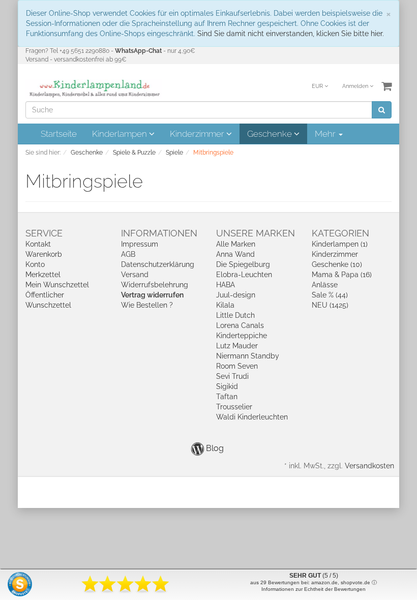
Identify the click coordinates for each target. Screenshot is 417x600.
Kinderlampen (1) (340, 244)
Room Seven (237, 366)
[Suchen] (382, 109)
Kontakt (38, 244)
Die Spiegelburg (243, 264)
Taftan (226, 397)
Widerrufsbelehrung (154, 285)
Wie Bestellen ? (147, 305)
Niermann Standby (247, 356)
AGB (128, 254)
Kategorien (340, 233)
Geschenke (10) (337, 264)
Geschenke (270, 134)
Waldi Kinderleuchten (252, 417)
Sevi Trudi (232, 376)
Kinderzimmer (198, 134)
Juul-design (235, 295)
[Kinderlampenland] (93, 88)
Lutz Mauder (237, 346)
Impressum (139, 244)
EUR (318, 86)
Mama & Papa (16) (342, 275)
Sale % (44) (330, 295)
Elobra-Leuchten (244, 275)
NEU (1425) (330, 305)
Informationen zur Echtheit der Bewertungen (313, 589)
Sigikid (227, 386)
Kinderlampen (120, 134)
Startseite (59, 134)
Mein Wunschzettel (57, 285)
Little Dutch (235, 315)
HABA (225, 285)
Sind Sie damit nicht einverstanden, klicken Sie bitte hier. (290, 33)
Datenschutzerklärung (157, 264)
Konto (35, 264)
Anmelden (356, 86)
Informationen (159, 233)
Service (44, 233)
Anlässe (325, 285)
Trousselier (234, 407)
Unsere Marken (255, 233)
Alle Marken (235, 244)
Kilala (225, 305)
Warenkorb (43, 254)
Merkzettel (43, 275)
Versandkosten (369, 466)
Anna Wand (235, 254)
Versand (134, 275)
